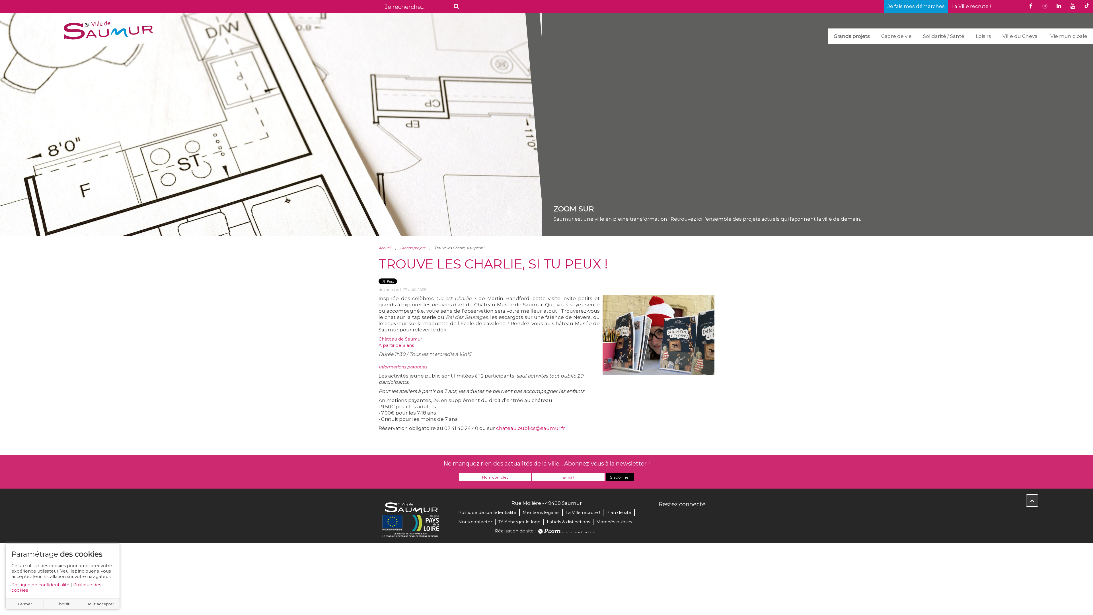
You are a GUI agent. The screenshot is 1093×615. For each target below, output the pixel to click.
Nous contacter (475, 521)
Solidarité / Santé (943, 36)
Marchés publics (614, 521)
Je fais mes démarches (916, 6)
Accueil (385, 248)
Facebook (663, 516)
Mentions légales (541, 512)
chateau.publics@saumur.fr (530, 428)
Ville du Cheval (1020, 36)
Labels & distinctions (568, 521)
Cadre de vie (896, 36)
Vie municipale (1068, 36)
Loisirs (983, 36)
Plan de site (618, 512)
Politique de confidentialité (40, 584)
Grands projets (852, 36)
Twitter (676, 516)
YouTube (688, 516)
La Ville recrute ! (971, 6)
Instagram (701, 516)
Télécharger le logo (519, 521)
